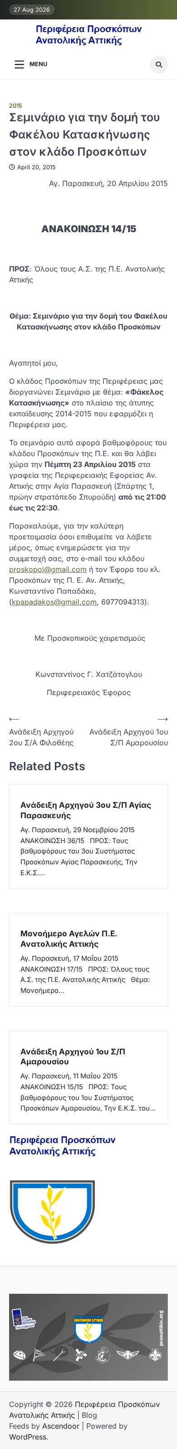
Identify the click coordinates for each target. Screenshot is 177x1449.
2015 (15, 105)
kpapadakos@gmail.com (54, 601)
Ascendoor (60, 1425)
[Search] (159, 65)
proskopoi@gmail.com (48, 569)
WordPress (27, 1436)
